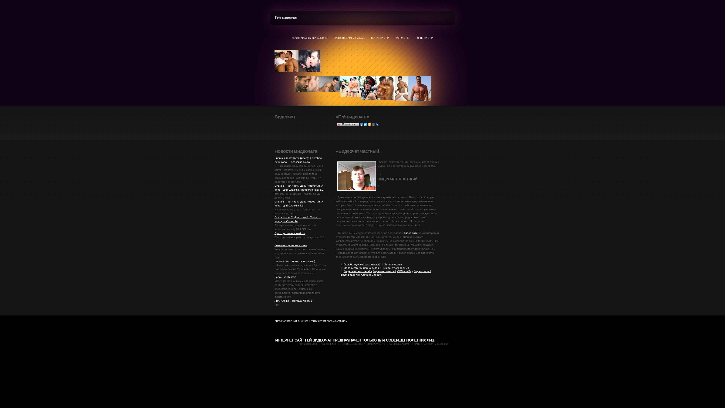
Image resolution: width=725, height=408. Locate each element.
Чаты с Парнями (423, 344)
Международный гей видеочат (310, 38)
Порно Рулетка (424, 38)
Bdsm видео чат (350, 274)
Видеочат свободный (396, 267)
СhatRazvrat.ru (376, 344)
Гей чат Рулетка (380, 38)
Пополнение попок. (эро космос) (295, 261)
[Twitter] (365, 124)
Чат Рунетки (402, 38)
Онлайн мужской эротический (362, 264)
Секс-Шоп (443, 344)
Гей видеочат (286, 17)
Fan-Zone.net (328, 344)
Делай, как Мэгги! (285, 276)
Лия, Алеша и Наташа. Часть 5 (293, 300)
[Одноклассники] (369, 124)
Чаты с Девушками (399, 344)
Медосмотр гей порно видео (361, 267)
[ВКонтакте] (361, 124)
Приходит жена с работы (290, 233)
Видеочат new (393, 264)
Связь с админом (337, 321)
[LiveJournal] (377, 124)
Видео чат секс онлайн (358, 271)
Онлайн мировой (371, 274)
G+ (299, 321)
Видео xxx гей (422, 271)
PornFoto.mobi (308, 344)
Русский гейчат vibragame (349, 38)
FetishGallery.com (351, 344)
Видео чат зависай (384, 271)
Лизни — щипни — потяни (291, 245)
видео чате (411, 232)
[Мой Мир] (373, 124)
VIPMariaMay (405, 271)
